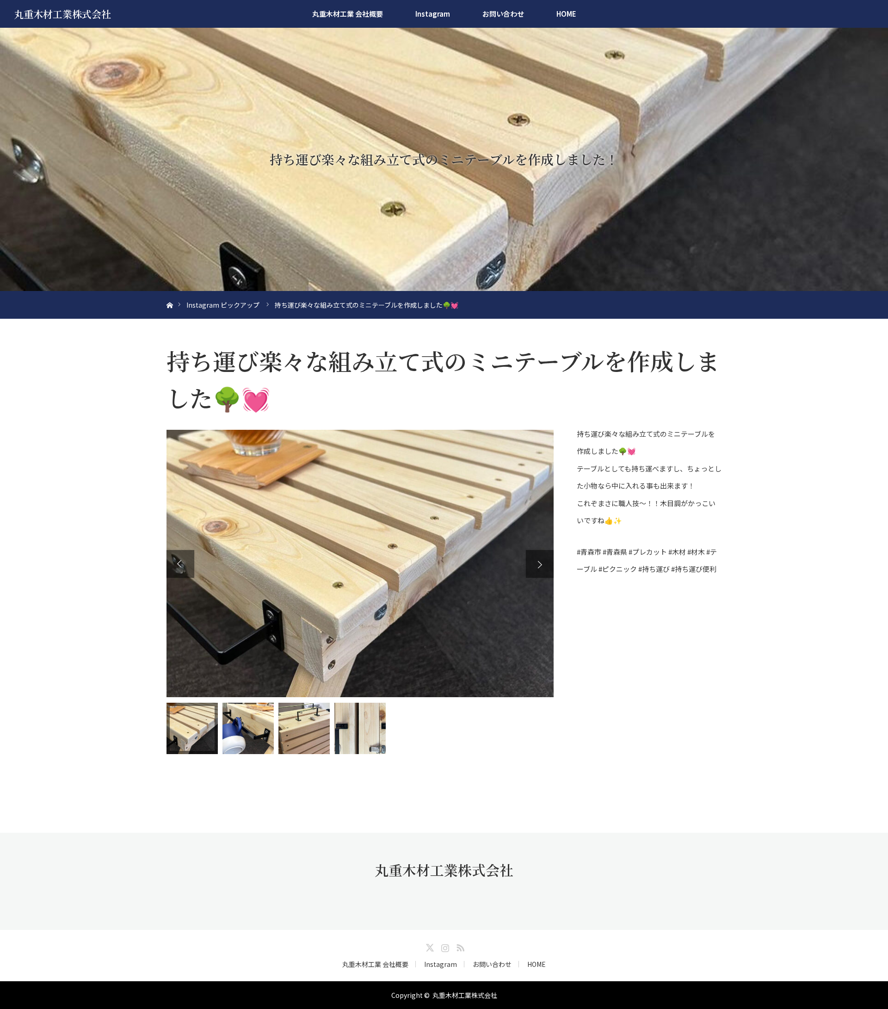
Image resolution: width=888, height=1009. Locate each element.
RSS (459, 946)
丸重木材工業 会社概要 (347, 14)
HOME (566, 14)
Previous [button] (180, 564)
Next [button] (540, 564)
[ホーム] (169, 294)
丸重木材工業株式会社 (62, 14)
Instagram (432, 14)
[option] (360, 563)
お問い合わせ (503, 14)
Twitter (429, 946)
